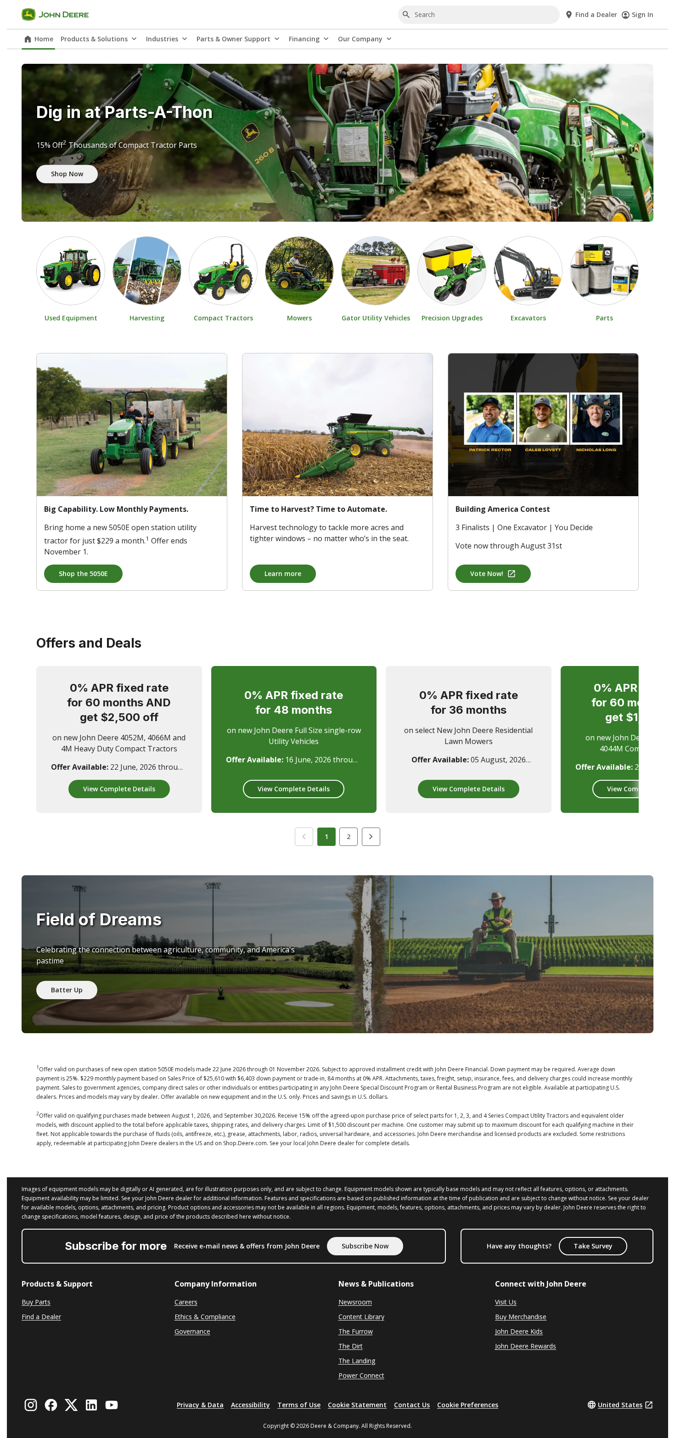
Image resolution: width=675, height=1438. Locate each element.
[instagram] (31, 1405)
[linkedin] (91, 1405)
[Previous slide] (304, 837)
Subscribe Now (365, 1246)
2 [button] (348, 836)
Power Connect (361, 1375)
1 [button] (326, 836)
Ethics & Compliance (205, 1316)
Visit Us (506, 1302)
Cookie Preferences (467, 1404)
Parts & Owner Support (233, 38)
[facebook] (51, 1405)
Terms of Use (299, 1404)
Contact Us (412, 1404)
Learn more (282, 573)
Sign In (642, 14)
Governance (192, 1331)
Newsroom (355, 1302)
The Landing (356, 1360)
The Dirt (350, 1346)
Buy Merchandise (520, 1316)
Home (43, 38)
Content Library (361, 1316)
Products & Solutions (94, 38)
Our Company (360, 38)
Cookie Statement (357, 1404)
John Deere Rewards (525, 1346)
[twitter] (71, 1405)
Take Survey (593, 1246)
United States (620, 1404)
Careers (185, 1302)
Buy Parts (36, 1302)
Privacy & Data (200, 1404)
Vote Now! (486, 573)
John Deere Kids (519, 1331)
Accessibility (250, 1404)
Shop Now (67, 174)
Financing (304, 38)
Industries (162, 38)
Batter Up (67, 989)
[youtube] (111, 1405)
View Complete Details (119, 788)
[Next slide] (371, 837)
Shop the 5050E (83, 573)
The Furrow (355, 1331)
